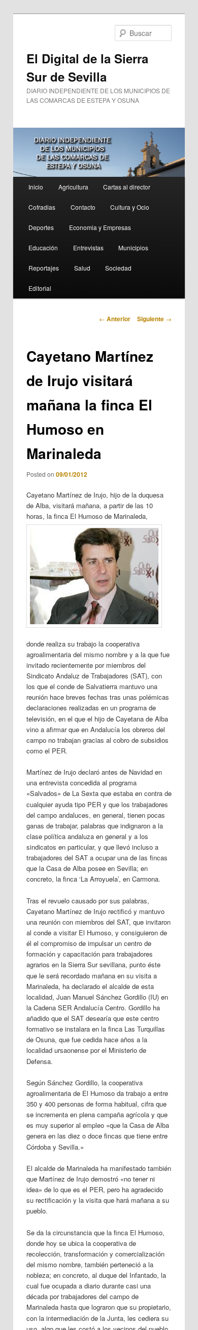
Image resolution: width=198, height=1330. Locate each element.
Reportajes (43, 267)
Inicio (35, 186)
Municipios (133, 247)
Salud (82, 267)
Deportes (41, 227)
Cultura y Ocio (129, 207)
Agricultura (73, 186)
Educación (43, 247)
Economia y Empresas (100, 227)
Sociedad (118, 267)
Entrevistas (88, 247)
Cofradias (41, 207)
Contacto (83, 207)
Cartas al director (126, 186)
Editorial (39, 288)
